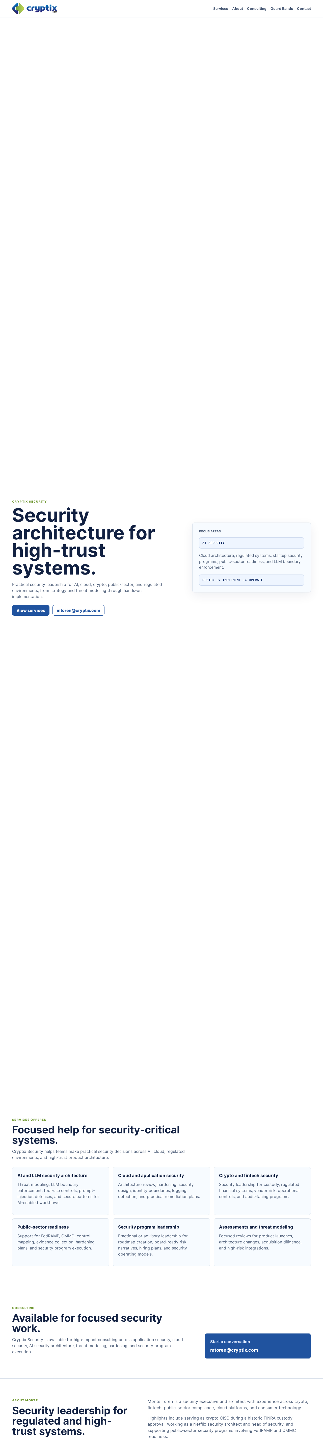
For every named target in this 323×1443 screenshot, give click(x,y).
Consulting (256, 8)
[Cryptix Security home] (34, 8)
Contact (304, 8)
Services (220, 8)
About (237, 8)
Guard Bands (282, 8)
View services (30, 610)
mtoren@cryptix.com (78, 610)
